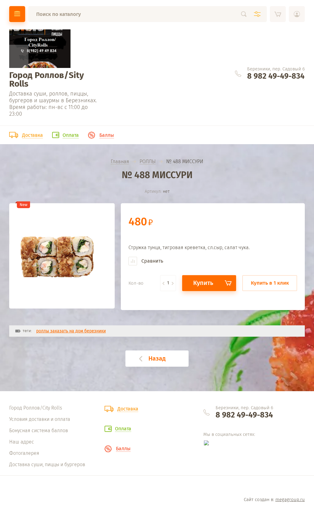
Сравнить (151, 261)
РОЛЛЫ (148, 161)
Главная (120, 161)
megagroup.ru (290, 499)
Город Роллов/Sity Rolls (46, 79)
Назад (157, 358)
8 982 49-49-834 (275, 76)
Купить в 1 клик (270, 283)
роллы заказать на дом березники (71, 331)
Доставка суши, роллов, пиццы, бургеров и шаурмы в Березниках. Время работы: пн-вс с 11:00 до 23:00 (53, 103)
